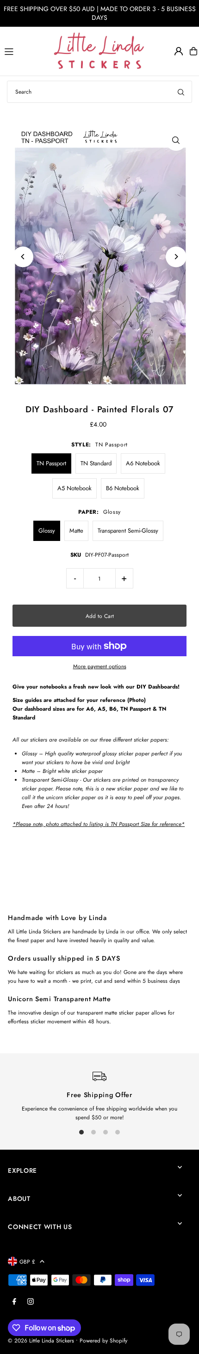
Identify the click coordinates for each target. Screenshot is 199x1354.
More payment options (99, 666)
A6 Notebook (143, 463)
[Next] (176, 256)
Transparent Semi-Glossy (128, 530)
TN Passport (51, 463)
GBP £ (27, 1261)
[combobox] (99, 92)
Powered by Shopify (103, 1340)
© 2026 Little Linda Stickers (41, 1340)
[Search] (181, 92)
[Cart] (193, 51)
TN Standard (96, 463)
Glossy (46, 530)
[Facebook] (14, 1302)
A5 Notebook (74, 488)
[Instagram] (30, 1302)
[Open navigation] (25, 51)
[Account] (178, 51)
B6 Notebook (122, 488)
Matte (76, 530)
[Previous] (22, 256)
